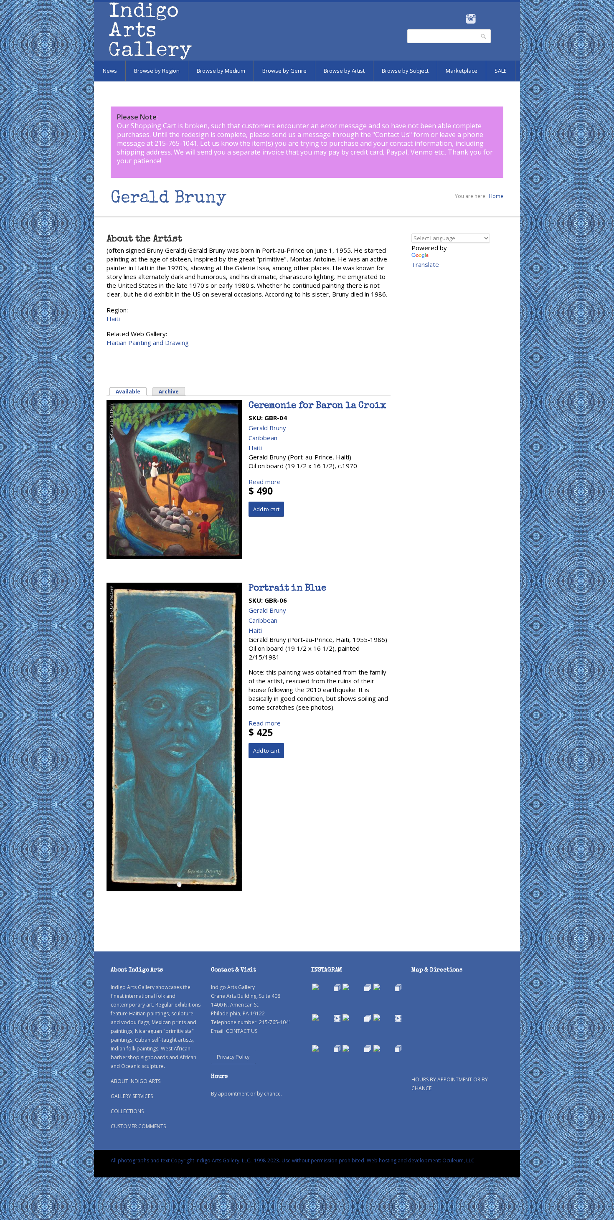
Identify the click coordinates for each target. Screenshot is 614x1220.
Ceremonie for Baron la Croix (317, 406)
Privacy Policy (233, 1056)
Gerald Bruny (267, 428)
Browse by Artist (344, 70)
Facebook (459, 19)
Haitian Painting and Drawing (148, 342)
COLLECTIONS (127, 1111)
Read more (265, 481)
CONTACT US (241, 1031)
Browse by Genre (284, 70)
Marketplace (461, 70)
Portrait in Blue (287, 589)
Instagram (470, 19)
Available (131, 391)
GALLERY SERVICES (132, 1096)
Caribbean (263, 438)
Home (496, 196)
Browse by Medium (221, 70)
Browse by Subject (405, 70)
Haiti (113, 319)
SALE (501, 70)
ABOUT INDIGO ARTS (135, 1081)
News (110, 70)
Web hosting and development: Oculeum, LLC (420, 1160)
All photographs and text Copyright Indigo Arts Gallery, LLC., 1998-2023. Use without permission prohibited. (238, 1160)
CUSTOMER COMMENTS (138, 1126)
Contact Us (392, 134)
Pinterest (483, 19)
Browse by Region (157, 70)
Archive (169, 391)
